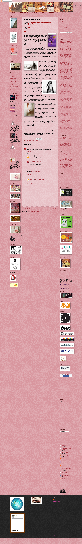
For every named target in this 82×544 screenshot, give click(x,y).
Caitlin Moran (62, 91)
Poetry (61, 160)
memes (64, 160)
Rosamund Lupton (68, 57)
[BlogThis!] (37, 139)
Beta (67, 142)
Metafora (67, 144)
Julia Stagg (68, 106)
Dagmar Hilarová (66, 69)
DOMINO (63, 137)
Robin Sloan (62, 57)
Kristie (16, 48)
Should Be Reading (65, 461)
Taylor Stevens (63, 46)
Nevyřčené (70, 159)
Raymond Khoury (63, 84)
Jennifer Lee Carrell (68, 54)
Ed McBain (70, 99)
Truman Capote (62, 129)
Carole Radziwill (66, 91)
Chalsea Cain (69, 92)
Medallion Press (66, 146)
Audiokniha (62, 139)
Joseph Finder (69, 105)
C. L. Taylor (66, 68)
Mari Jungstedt (62, 114)
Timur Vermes (66, 127)
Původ (11, 84)
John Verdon (69, 61)
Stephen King (62, 63)
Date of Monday (69, 166)
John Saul (68, 55)
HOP (71, 161)
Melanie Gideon (63, 62)
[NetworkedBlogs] (66, 374)
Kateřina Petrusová (68, 44)
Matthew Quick (62, 115)
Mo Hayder (69, 43)
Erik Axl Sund (66, 101)
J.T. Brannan (66, 72)
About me (63, 13)
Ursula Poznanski (67, 129)
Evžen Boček (70, 101)
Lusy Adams (62, 78)
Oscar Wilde (68, 120)
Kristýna (31, 156)
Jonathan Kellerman (64, 47)
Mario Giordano (63, 79)
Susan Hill (62, 85)
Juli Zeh (61, 106)
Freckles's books (65, 455)
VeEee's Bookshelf (65, 481)
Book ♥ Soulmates (65, 465)
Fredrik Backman (68, 49)
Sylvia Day (68, 63)
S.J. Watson (66, 122)
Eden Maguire (62, 100)
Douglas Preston (66, 98)
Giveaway (62, 159)
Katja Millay (70, 107)
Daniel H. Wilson (69, 94)
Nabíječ (11, 79)
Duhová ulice (12, 88)
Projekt (70, 153)
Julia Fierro (64, 106)
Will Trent (62, 161)
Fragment (65, 138)
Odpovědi (30, 153)
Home (13, 13)
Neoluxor (61, 142)
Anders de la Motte (66, 65)
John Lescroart (65, 105)
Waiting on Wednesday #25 (17, 159)
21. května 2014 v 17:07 (39, 156)
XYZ (65, 142)
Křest (64, 165)
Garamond (61, 146)
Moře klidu (12, 89)
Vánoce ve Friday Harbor (14, 86)
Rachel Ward (69, 83)
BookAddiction (64, 472)
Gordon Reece (66, 70)
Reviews (36, 140)
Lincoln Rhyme (63, 163)
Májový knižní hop (17, 134)
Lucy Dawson (69, 77)
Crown (65, 143)
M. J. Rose (66, 113)
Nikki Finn (64, 485)
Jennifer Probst (31, 140)
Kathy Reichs (63, 42)
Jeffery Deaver (66, 41)
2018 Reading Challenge (15, 46)
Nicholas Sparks (62, 120)
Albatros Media (67, 145)
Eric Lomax (66, 100)
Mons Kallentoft (69, 62)
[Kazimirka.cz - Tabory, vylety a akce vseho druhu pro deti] (14, 286)
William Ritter (70, 130)
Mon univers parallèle (66, 475)
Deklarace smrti (13, 81)
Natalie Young (64, 119)
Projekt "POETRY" (52, 13)
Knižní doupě (64, 445)
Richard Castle (69, 121)
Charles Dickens (63, 93)
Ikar (27, 140)
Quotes (42, 13)
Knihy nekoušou (65, 458)
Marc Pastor (70, 113)
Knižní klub (69, 137)
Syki (71, 158)
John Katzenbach (63, 55)
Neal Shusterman (69, 119)
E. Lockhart (66, 99)
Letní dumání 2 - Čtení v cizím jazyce (17, 109)
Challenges (34, 13)
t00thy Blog (64, 478)
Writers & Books (23, 13)
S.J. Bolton (66, 48)
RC (67, 153)
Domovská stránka (40, 209)
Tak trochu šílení (13, 78)
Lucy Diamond (62, 113)
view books (17, 58)
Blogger (54, 535)
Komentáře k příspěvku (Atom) (36, 211)
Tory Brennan (62, 166)
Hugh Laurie (66, 71)
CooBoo (66, 139)
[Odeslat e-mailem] (36, 139)
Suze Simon (66, 85)
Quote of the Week (68, 165)
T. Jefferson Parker (67, 126)
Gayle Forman (69, 46)
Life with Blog (63, 154)
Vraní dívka (12, 83)
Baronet (61, 143)
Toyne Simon (65, 128)
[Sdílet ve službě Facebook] (40, 139)
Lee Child (70, 76)
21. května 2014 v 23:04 (40, 161)
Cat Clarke (65, 92)
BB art (68, 138)
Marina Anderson (68, 78)
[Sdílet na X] (39, 139)
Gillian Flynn (62, 50)
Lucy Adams (70, 112)
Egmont (70, 142)
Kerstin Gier (62, 108)
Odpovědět (29, 151)
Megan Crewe (67, 115)
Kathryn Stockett (63, 76)
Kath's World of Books (66, 452)
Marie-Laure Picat (69, 114)
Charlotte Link (69, 93)
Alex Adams (67, 64)
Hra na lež (12, 76)
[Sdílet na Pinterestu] (41, 139)
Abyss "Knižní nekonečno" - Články (66, 437)
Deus (71, 145)
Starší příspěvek (53, 209)
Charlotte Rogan (63, 94)
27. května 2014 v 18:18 (39, 179)
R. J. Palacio (65, 121)
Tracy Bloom (70, 128)
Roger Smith (62, 122)
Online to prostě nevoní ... (17, 145)
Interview (67, 161)
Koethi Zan (67, 108)
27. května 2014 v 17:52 (35, 171)
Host (61, 138)
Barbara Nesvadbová (63, 90)
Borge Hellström (69, 90)
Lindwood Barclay (63, 77)
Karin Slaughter (63, 43)
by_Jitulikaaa (32, 161)
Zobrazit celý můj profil (57, 501)
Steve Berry (69, 42)
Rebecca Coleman (68, 56)
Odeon (71, 146)
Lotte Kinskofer (65, 112)
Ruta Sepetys (69, 84)
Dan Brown (62, 44)
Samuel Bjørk (70, 123)
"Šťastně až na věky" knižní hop (17, 97)
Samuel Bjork (65, 123)
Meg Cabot (69, 79)
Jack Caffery (69, 160)
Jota (65, 144)
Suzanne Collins (63, 58)
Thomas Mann (65, 86)
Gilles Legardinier (63, 61)
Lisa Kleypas (63, 51)
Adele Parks (69, 58)
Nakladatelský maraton (66, 167)
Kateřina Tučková (65, 107)
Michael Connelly (66, 116)
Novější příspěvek (27, 209)
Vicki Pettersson (64, 130)
